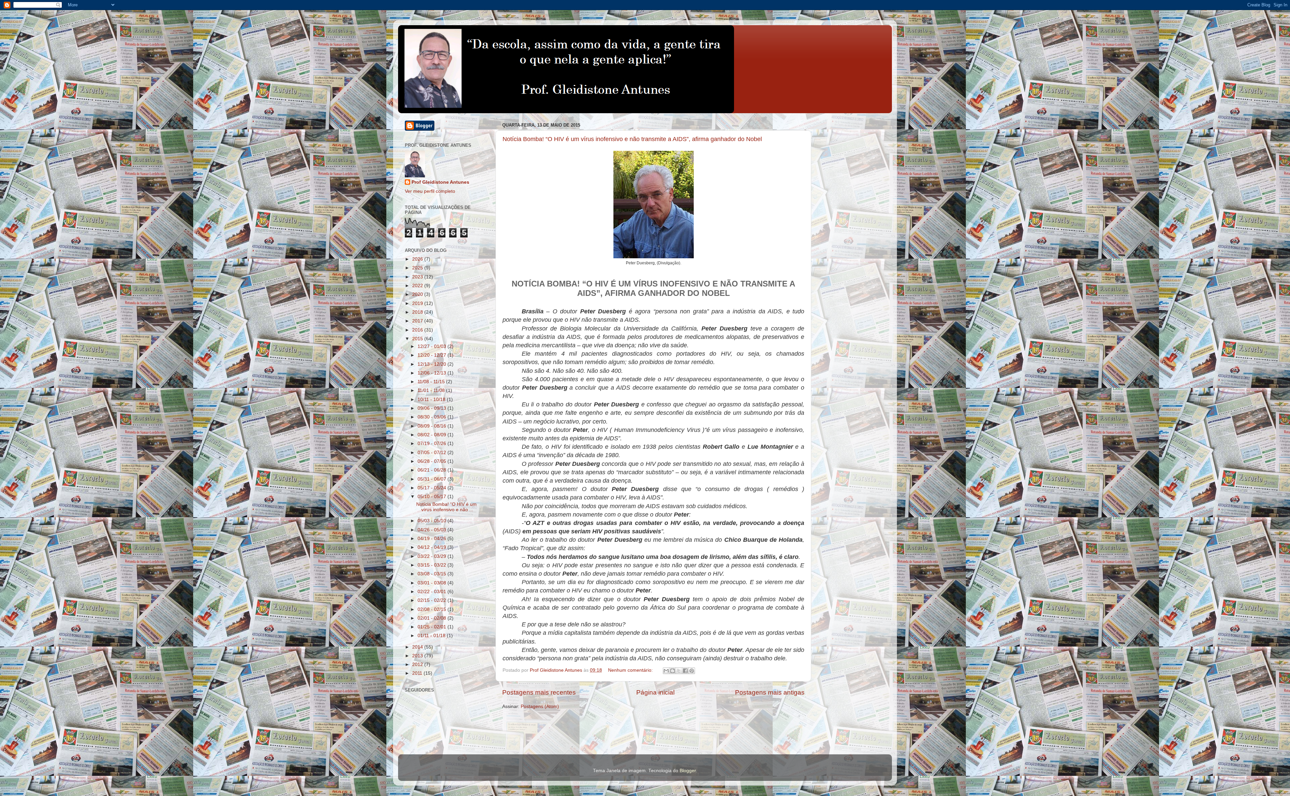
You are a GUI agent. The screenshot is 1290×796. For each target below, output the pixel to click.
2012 (418, 664)
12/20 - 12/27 (432, 355)
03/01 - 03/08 (432, 582)
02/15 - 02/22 (432, 600)
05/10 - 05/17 (432, 496)
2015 (418, 338)
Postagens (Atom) (540, 706)
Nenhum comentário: (631, 670)
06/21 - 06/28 (432, 470)
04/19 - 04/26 (432, 538)
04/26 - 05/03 (432, 529)
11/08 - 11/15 (432, 381)
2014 (418, 647)
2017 (418, 320)
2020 (418, 294)
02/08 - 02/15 (432, 609)
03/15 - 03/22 (432, 565)
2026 (418, 259)
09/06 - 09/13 (432, 408)
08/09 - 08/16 (432, 426)
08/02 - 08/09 (432, 434)
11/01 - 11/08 (432, 390)
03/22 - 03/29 (432, 556)
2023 (418, 276)
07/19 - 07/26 (432, 443)
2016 (418, 330)
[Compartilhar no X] (679, 670)
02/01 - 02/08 (432, 618)
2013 (418, 655)
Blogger (688, 770)
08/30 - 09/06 (432, 416)
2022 (418, 285)
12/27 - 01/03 (432, 346)
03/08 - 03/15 (432, 573)
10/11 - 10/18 (432, 399)
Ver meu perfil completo (430, 191)
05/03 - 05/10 (432, 520)
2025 (418, 267)
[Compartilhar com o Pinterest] (691, 670)
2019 (418, 303)
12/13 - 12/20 (432, 364)
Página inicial (655, 692)
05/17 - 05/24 (432, 487)
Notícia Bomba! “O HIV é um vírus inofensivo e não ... (446, 507)
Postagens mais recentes (539, 692)
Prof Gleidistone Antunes (440, 182)
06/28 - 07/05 (432, 461)
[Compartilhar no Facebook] (685, 670)
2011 (418, 673)
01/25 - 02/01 (432, 626)
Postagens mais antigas (770, 692)
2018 (418, 312)
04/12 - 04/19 (432, 547)
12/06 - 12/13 (432, 372)
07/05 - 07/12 (432, 452)
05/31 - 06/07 (432, 479)
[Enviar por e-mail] (666, 670)
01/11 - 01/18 (432, 635)
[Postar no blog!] (672, 670)
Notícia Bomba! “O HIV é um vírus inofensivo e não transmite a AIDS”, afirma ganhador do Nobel (632, 139)
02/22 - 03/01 (432, 591)
